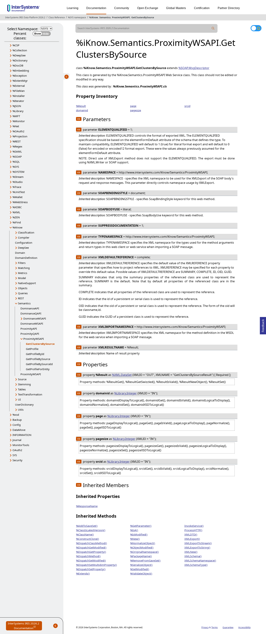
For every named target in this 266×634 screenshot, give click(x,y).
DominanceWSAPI (34, 318)
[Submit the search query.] (213, 28)
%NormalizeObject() (142, 543)
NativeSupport (27, 283)
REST (21, 298)
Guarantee (228, 627)
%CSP (15, 45)
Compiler (23, 237)
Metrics (22, 273)
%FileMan (18, 91)
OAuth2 (17, 450)
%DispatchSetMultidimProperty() (96, 565)
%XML (16, 212)
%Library (18, 111)
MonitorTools (20, 445)
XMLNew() (190, 552)
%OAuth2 (18, 131)
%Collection (19, 50)
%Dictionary (20, 60)
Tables (22, 389)
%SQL (16, 161)
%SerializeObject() (141, 565)
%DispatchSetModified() (91, 560)
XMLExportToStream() (198, 543)
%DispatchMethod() (88, 556)
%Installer (18, 96)
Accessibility (244, 627)
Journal (16, 440)
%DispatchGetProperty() (91, 552)
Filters (22, 263)
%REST (16, 141)
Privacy (205, 627)
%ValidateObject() (141, 573)
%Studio (17, 182)
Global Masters (176, 8)
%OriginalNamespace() (144, 552)
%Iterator (18, 101)
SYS (14, 455)
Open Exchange (147, 8)
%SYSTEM (18, 172)
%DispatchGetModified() (91, 547)
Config (16, 425)
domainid (82, 110)
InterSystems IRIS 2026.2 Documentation (25, 626)
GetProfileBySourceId (39, 364)
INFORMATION (21, 435)
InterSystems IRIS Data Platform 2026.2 (25, 17)
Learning (72, 8)
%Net (15, 126)
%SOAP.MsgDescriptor (193, 68)
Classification (26, 232)
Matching (24, 268)
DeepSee (23, 247)
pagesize (135, 110)
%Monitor (18, 121)
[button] (78, 119)
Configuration (23, 242)
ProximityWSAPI (121, 17)
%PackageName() (141, 556)
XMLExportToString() (197, 547)
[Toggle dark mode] (256, 28)
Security (17, 460)
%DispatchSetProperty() (90, 569)
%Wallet (17, 197)
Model (22, 278)
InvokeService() (194, 526)
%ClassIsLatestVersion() (90, 530)
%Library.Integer (125, 393)
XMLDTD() (190, 534)
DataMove (18, 430)
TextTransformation (30, 394)
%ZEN (16, 217)
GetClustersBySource (142, 17)
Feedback (263, 324)
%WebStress (20, 202)
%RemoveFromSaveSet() (145, 560)
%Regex (17, 146)
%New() (135, 539)
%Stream (18, 177)
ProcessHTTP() (193, 530)
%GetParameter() (140, 526)
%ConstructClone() (87, 539)
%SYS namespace (77, 17)
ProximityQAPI (29, 333)
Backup (17, 419)
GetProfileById (35, 354)
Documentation (96, 8)
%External (18, 85)
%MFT (16, 116)
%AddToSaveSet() (87, 526)
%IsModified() (138, 534)
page (133, 106)
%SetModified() (139, 569)
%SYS (15, 166)
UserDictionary (24, 404)
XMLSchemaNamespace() (200, 560)
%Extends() (83, 573)
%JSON (16, 106)
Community (121, 8)
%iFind (16, 222)
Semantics (105, 17)
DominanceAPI (29, 308)
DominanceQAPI (30, 313)
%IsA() (134, 530)
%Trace (16, 187)
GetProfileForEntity (38, 369)
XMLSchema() (193, 556)
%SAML (17, 151)
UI (19, 399)
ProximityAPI (28, 328)
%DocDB (17, 65)
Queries (23, 293)
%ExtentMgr (20, 80)
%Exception (19, 75)
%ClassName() (85, 534)
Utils (21, 409)
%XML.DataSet (122, 375)
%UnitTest (18, 192)
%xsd (15, 414)
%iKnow (93, 17)
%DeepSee (19, 55)
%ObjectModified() (141, 547)
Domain (20, 252)
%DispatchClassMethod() (91, 543)
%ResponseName (87, 506)
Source (22, 379)
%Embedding (20, 70)
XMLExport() (192, 539)
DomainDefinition (26, 258)
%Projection (19, 136)
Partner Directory (229, 8)
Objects (22, 288)
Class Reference (56, 17)
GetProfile (32, 349)
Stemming (24, 384)
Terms (214, 627)
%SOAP (17, 156)
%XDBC (17, 207)
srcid (187, 106)
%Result (81, 106)
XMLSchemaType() (196, 565)
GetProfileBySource (38, 359)
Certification (202, 8)
